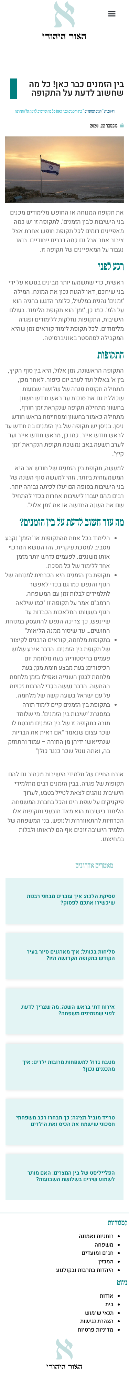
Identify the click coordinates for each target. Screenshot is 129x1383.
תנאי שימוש (99, 1313)
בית (109, 1304)
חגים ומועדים (93, 111)
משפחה (104, 1245)
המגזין (106, 1262)
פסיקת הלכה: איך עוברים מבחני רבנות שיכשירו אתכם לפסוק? (71, 899)
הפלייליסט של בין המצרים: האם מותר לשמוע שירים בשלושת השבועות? (71, 1176)
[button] (112, 14)
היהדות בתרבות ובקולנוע (85, 1270)
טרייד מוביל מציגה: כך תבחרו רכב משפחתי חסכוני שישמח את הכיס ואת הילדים (65, 1121)
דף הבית (109, 111)
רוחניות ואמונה (96, 1236)
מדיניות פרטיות (96, 1330)
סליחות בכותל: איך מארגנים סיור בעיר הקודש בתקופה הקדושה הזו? (71, 955)
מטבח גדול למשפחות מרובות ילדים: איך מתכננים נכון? (68, 1065)
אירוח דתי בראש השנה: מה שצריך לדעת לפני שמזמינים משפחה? (68, 1010)
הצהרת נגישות (97, 1321)
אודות (107, 1296)
